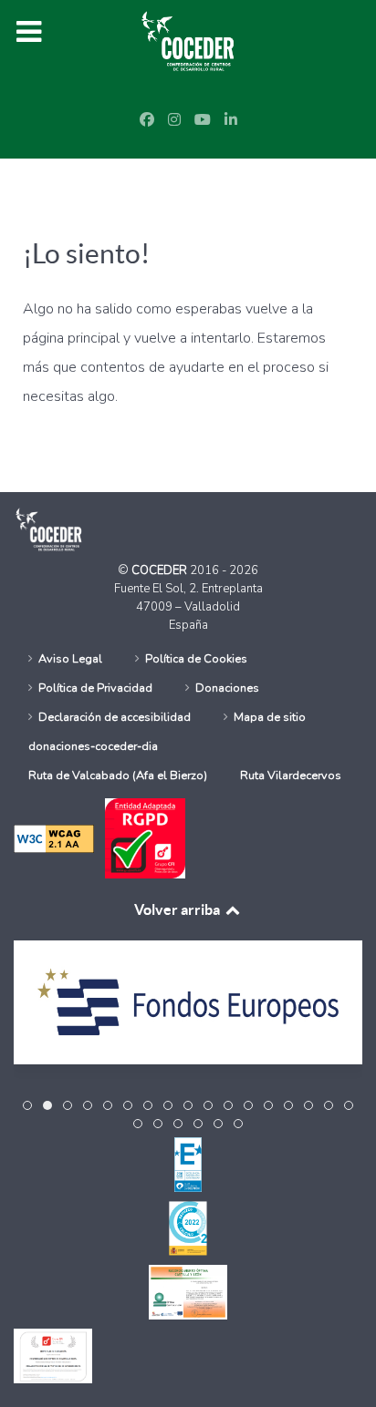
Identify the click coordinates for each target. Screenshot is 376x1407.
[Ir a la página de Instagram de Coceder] (174, 120)
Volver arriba (178, 909)
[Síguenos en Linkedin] (231, 120)
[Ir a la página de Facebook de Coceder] (147, 120)
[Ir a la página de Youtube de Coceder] (202, 120)
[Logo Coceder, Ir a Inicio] (188, 40)
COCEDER (160, 570)
